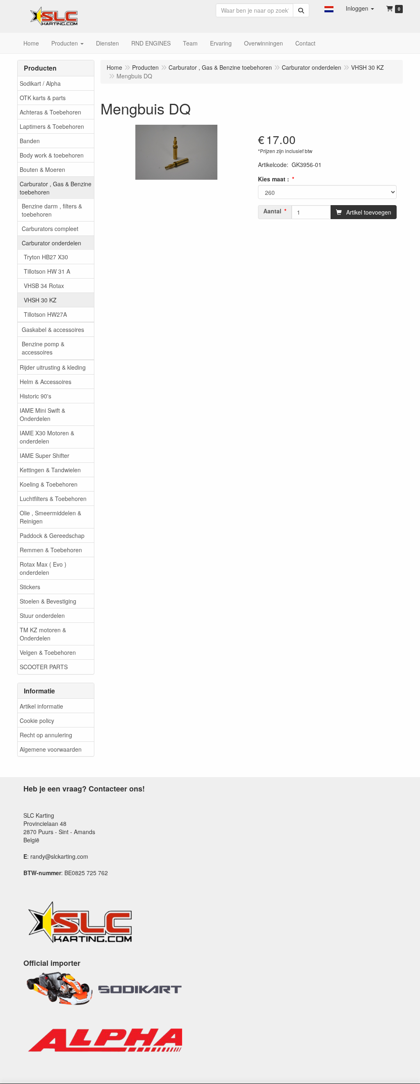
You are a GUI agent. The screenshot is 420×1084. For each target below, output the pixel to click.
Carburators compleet (50, 228)
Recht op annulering (46, 735)
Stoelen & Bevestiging (48, 601)
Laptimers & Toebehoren (52, 126)
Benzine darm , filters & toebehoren (52, 210)
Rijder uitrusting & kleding (53, 367)
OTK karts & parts (43, 98)
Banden (30, 141)
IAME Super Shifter (44, 455)
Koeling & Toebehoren (49, 484)
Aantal (272, 211)
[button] (329, 8)
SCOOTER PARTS (44, 667)
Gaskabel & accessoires (53, 329)
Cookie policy (37, 720)
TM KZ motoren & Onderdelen (43, 634)
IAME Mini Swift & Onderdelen (42, 414)
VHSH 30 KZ (40, 300)
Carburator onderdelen (51, 243)
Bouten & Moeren (42, 169)
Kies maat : (273, 179)
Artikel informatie (41, 706)
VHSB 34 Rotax (44, 285)
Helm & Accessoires (45, 381)
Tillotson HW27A (45, 314)
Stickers (30, 587)
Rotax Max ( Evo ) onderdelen (43, 568)
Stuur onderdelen (42, 615)
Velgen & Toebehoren (48, 652)
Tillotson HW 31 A (47, 271)
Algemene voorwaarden (51, 749)
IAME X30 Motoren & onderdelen (47, 437)
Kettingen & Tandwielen (50, 470)
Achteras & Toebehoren (50, 112)
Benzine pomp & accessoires (43, 348)
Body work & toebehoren (52, 155)
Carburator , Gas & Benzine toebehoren (55, 188)
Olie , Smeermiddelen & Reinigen (50, 517)
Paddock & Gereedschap (52, 535)
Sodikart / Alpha (40, 83)
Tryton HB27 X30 (46, 257)
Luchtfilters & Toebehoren (53, 498)
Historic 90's (35, 396)
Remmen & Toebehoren (51, 550)
